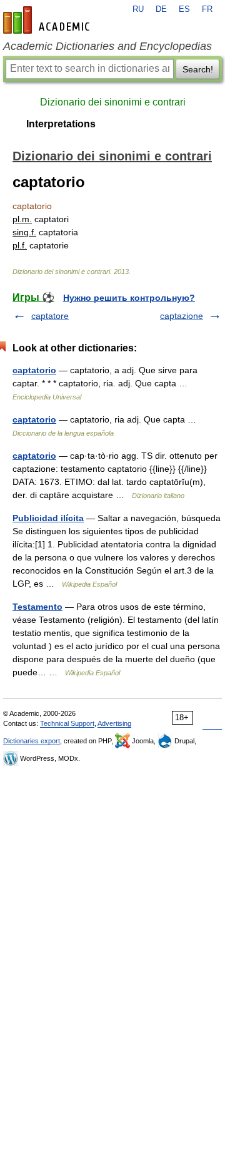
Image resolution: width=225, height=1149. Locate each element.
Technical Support (67, 723)
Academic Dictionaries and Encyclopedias (107, 46)
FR (207, 9)
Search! (197, 69)
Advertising (114, 723)
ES (184, 9)
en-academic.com (48, 20)
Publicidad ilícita (48, 518)
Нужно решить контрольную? (129, 298)
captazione (181, 316)
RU (138, 9)
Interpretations (61, 124)
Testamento (37, 607)
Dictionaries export (31, 741)
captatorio (34, 370)
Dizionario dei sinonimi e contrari (113, 102)
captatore (50, 316)
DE (161, 9)
